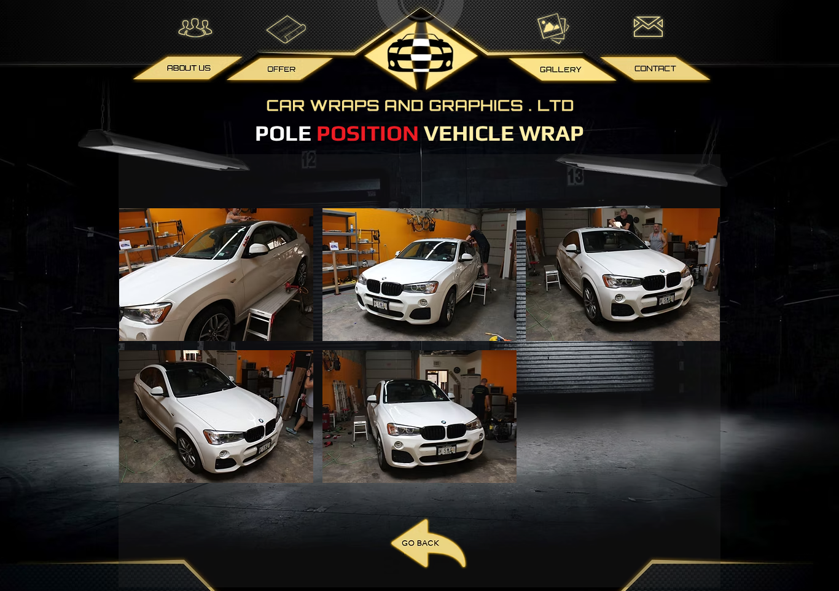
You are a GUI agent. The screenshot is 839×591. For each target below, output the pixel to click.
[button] (216, 274)
